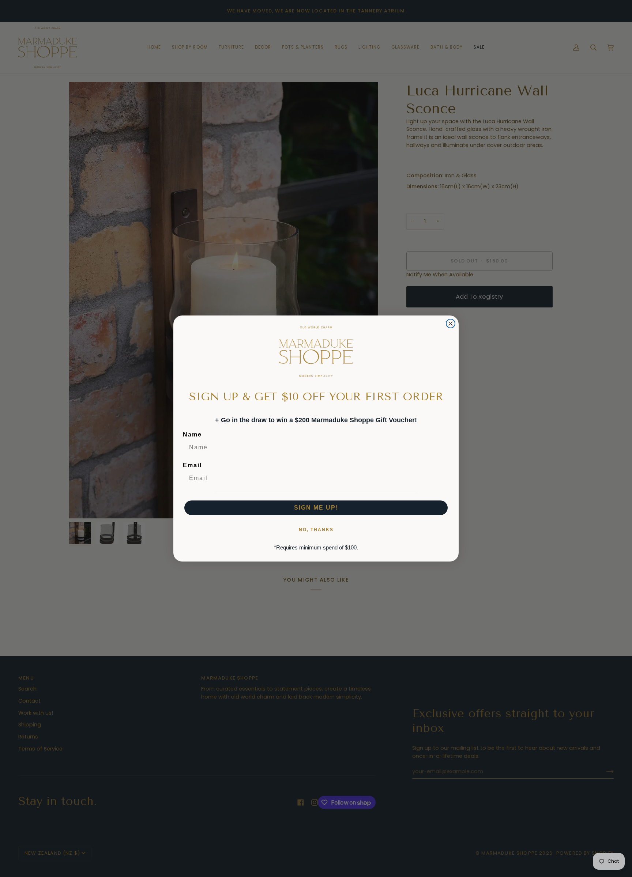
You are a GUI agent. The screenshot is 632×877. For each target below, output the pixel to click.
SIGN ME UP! (316, 507)
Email (192, 465)
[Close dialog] (450, 323)
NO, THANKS (316, 529)
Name (192, 434)
